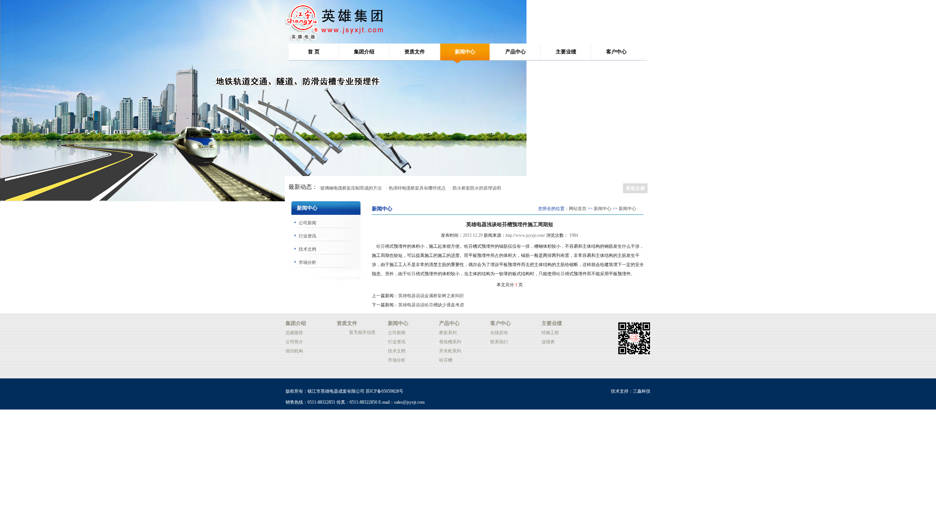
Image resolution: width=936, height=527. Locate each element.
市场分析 (307, 262)
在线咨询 (499, 332)
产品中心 (515, 52)
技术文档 (307, 249)
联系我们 (499, 341)
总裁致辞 (294, 332)
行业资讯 (307, 236)
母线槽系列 (450, 341)
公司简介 (294, 341)
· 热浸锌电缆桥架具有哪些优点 (416, 188)
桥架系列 (448, 332)
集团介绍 (364, 52)
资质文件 (414, 52)
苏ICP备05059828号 (384, 391)
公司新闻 (307, 222)
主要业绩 (566, 52)
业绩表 (548, 341)
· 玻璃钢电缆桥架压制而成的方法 (350, 188)
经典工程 (550, 332)
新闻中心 (465, 52)
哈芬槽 (382, 246)
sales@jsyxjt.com (409, 402)
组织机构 (294, 351)
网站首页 (577, 208)
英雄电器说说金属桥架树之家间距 (431, 295)
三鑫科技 (641, 391)
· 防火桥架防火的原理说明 (475, 188)
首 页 (314, 52)
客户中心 (616, 52)
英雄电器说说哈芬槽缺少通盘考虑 (431, 304)
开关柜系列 (450, 351)
